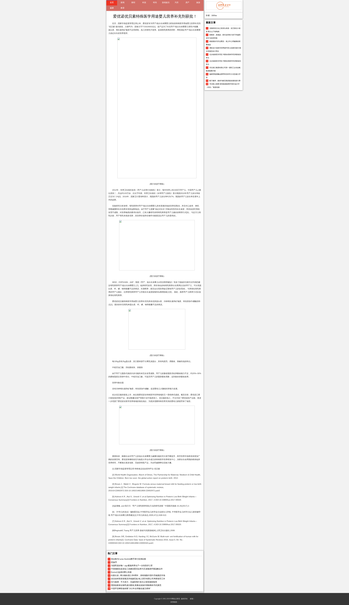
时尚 (155, 3)
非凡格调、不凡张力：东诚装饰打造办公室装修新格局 (134, 582)
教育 (122, 8)
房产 (187, 3)
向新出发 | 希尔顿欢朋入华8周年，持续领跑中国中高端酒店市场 (138, 575)
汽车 (177, 3)
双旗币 (114, 562)
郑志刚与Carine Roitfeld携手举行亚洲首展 (128, 559)
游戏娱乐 (166, 3)
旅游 (198, 3)
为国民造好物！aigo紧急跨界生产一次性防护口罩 (132, 566)
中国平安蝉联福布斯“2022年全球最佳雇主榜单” (131, 589)
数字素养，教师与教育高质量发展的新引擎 (224, 81)
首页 (112, 3)
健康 (112, 8)
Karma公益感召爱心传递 (121, 572)
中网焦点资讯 (175, 599)
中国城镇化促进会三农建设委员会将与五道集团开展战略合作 (137, 569)
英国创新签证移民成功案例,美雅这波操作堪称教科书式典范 (136, 585)
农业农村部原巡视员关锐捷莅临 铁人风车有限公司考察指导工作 (138, 579)
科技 (144, 3)
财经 (133, 3)
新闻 (122, 3)
